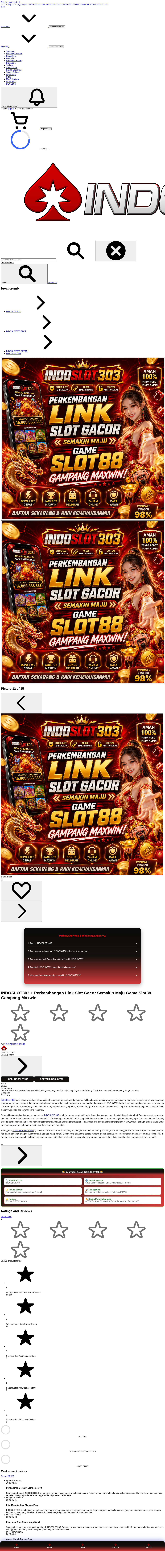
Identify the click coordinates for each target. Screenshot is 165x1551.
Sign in (11, 4)
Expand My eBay (56, 47)
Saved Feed (11, 68)
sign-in (11, 109)
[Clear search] (116, 251)
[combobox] (28, 259)
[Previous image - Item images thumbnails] (21, 703)
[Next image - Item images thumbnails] (21, 911)
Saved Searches (13, 70)
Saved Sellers (12, 72)
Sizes (8, 77)
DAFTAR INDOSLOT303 (51, 1079)
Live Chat (148, 1547)
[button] (24, 274)
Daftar (82, 1547)
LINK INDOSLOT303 (23, 1130)
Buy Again (11, 63)
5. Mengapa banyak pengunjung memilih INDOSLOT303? (54, 975)
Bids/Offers (11, 56)
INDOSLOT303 (31, 4)
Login (49, 1547)
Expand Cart (46, 129)
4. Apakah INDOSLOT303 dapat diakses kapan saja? (52, 967)
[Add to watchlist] (21, 891)
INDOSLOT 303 (101, 4)
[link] (21, 1066)
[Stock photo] (83, 439)
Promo (16, 1547)
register (20, 4)
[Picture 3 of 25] (83, 602)
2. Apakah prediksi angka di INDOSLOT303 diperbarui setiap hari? (58, 951)
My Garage (11, 74)
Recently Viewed (14, 54)
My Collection (12, 79)
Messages (11, 81)
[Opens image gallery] (2, 879)
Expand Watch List (57, 27)
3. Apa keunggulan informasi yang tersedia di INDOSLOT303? (56, 959)
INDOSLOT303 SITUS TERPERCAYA (76, 4)
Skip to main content (10, 2)
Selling (9, 65)
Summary (10, 51)
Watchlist (10, 58)
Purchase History (14, 61)
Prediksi (115, 1547)
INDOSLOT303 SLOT (48, 4)
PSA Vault (10, 84)
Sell (3, 7)
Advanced (52, 283)
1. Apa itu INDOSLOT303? (40, 943)
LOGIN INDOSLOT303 (17, 1079)
